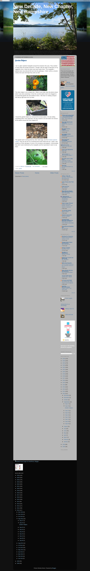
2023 (63, 365)
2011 (63, 391)
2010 (63, 393)
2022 (63, 367)
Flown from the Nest (67, 146)
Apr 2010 (20, 552)
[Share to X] (44, 166)
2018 (63, 376)
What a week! (65, 211)
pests (20, 168)
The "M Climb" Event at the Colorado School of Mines (67, 265)
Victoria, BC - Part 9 (67, 276)
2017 (63, 378)
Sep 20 (67, 412)
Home (37, 173)
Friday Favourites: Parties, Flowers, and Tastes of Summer (67, 206)
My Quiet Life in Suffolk (66, 129)
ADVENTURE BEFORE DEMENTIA (67, 220)
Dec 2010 (20, 512)
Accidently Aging (66, 210)
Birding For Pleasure (67, 236)
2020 (63, 371)
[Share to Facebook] (45, 166)
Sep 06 (67, 423)
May (65, 433)
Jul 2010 (20, 545)
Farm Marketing (66, 193)
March (65, 437)
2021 (63, 369)
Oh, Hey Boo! (65, 259)
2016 (63, 380)
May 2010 (20, 549)
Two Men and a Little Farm (67, 159)
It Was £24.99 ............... (68, 130)
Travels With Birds (67, 275)
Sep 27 (67, 403)
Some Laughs (68, 298)
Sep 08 (67, 421)
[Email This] (42, 166)
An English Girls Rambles (66, 135)
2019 (63, 374)
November (66, 397)
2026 (63, 358)
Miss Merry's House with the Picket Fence (67, 191)
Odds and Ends (69, 314)
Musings (64, 165)
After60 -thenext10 (67, 215)
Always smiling (66, 247)
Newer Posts (19, 173)
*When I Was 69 (66, 176)
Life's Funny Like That (68, 182)
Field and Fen (65, 186)
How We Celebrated (67, 141)
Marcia (68, 82)
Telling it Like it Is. (69, 308)
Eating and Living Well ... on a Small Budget (68, 116)
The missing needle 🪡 (67, 155)
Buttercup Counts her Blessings (67, 258)
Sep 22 (67, 410)
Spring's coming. (66, 254)
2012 (63, 389)
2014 (63, 384)
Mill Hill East (65, 228)
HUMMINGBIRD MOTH (67, 136)
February (66, 439)
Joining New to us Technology (65, 305)
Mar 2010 (20, 554)
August (66, 426)
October (66, 399)
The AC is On (65, 145)
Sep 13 (67, 419)
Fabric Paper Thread (67, 203)
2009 (63, 444)
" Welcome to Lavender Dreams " (67, 197)
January (66, 441)
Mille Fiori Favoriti (66, 263)
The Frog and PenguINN (65, 140)
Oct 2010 (20, 516)
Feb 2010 (20, 556)
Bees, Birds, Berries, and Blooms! (67, 271)
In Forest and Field (67, 280)
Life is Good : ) (66, 154)
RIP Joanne (65, 187)
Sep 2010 (20, 518)
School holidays (66, 216)
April (65, 435)
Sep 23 (67, 406)
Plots (63, 183)
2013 (63, 387)
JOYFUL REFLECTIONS (66, 287)
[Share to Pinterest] (46, 166)
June (65, 430)
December (66, 395)
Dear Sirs (64, 150)
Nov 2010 (20, 514)
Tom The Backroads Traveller (67, 122)
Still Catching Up (66, 244)
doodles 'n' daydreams (65, 253)
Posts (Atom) (25, 176)
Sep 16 (67, 415)
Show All (73, 171)
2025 (63, 360)
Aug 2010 (20, 543)
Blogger (54, 568)
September (67, 402)
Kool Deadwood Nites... (67, 272)
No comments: (36, 166)
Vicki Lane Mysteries (67, 149)
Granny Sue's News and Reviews (67, 243)
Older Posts (54, 173)
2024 (63, 363)
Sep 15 (67, 417)
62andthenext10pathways (67, 227)
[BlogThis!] (43, 166)
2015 (63, 382)
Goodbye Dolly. (65, 248)
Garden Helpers (21, 60)
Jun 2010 (20, 547)
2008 (63, 446)
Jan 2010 (20, 558)
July (65, 428)
